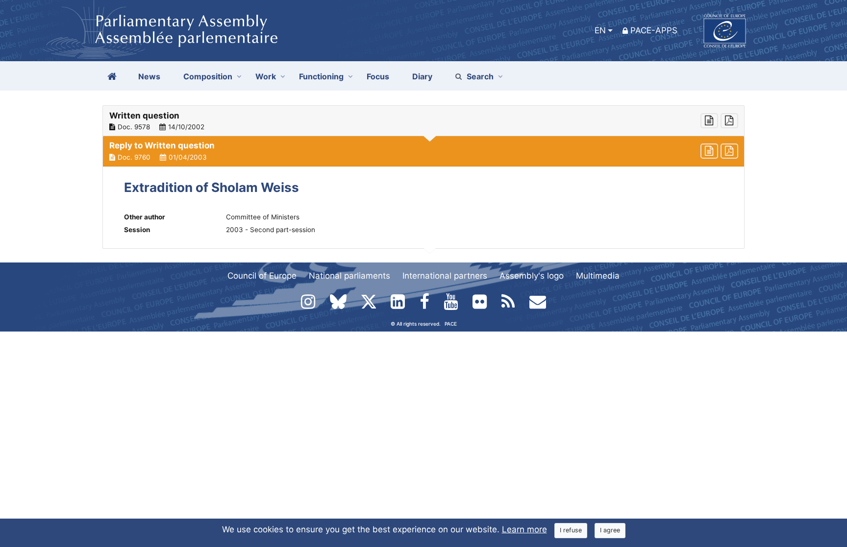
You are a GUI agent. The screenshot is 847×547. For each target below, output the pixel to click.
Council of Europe (262, 276)
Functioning (321, 76)
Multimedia (598, 276)
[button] (423, 121)
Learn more (524, 529)
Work (265, 76)
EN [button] (600, 30)
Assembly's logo (531, 276)
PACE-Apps (653, 30)
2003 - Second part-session (270, 230)
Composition (207, 76)
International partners (444, 276)
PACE (451, 324)
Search (480, 76)
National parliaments (349, 276)
